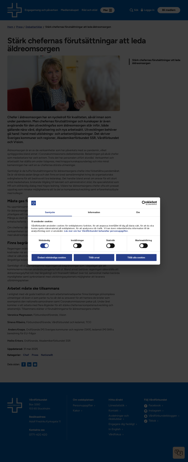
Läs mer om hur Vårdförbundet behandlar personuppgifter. (96, 231)
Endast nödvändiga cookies (52, 257)
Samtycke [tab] (50, 212)
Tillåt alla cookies (136, 257)
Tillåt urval (94, 257)
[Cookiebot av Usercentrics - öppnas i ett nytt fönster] (144, 203)
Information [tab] (94, 212)
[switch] (77, 245)
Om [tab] (138, 212)
